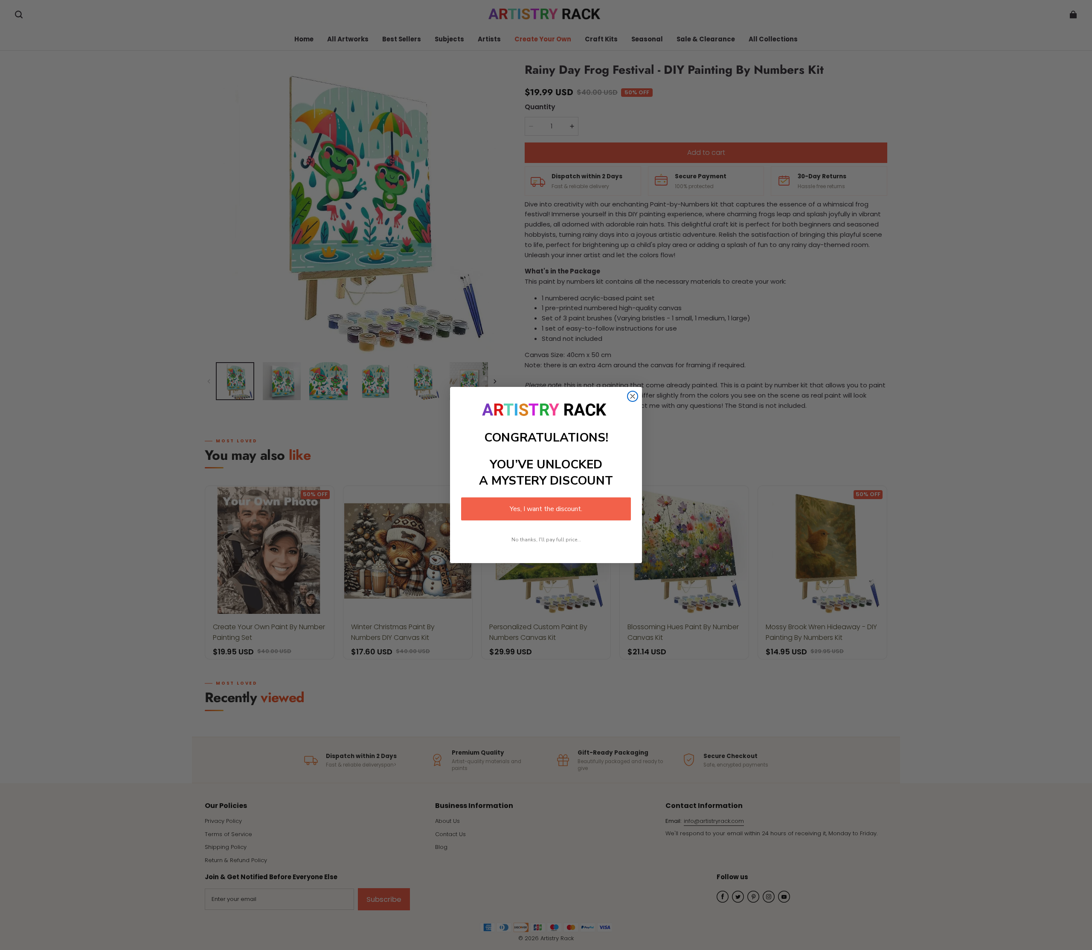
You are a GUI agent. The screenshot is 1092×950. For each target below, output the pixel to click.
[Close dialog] (632, 396)
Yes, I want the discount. (546, 509)
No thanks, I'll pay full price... (546, 539)
